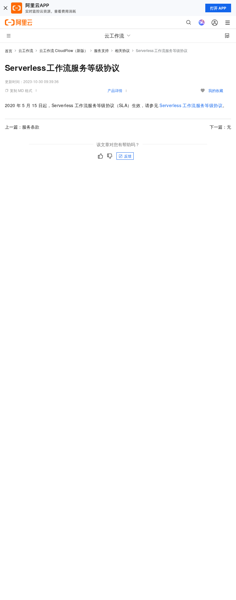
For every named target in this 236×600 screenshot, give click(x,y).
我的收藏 (215, 90)
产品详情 (115, 90)
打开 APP (218, 8)
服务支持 (101, 50)
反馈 (128, 155)
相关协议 (122, 50)
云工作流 (25, 50)
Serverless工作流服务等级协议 (190, 105)
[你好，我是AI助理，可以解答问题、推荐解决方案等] (201, 22)
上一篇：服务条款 (22, 127)
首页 (8, 50)
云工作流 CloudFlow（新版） (63, 50)
